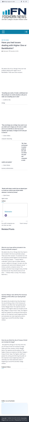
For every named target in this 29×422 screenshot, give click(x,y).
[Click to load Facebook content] (14, 408)
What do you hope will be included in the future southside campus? (14, 248)
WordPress (24, 420)
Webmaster (5, 51)
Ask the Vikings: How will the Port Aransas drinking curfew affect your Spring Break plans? (14, 296)
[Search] (26, 32)
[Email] (6, 215)
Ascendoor (11, 420)
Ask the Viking (5, 40)
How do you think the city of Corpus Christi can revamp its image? (14, 341)
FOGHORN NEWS (15, 418)
